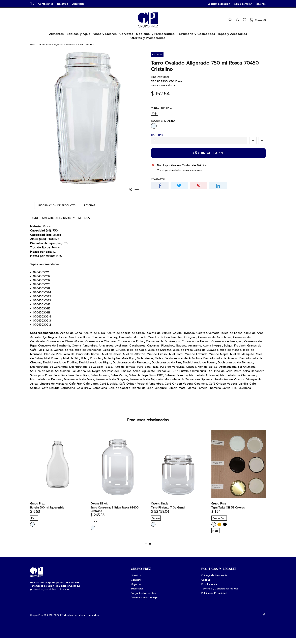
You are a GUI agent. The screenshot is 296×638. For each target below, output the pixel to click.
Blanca (213, 524)
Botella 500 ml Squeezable (47, 507)
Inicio (32, 44)
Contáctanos (45, 3)
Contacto (136, 579)
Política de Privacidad (214, 593)
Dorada (219, 524)
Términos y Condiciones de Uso (220, 588)
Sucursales (78, 3)
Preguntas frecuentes (143, 593)
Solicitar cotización (219, 3)
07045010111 (41, 272)
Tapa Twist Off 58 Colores (228, 507)
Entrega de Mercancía (214, 575)
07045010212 (41, 276)
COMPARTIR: (158, 179)
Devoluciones (209, 584)
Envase (179, 81)
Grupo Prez (148, 20)
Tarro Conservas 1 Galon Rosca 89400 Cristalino (115, 509)
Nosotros (62, 3)
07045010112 (41, 284)
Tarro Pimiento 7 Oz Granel (168, 507)
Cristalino (153, 125)
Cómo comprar (243, 3)
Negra (225, 524)
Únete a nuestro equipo (144, 597)
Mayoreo (261, 3)
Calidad (205, 579)
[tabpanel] (178, 481)
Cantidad (157, 135)
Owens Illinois (167, 85)
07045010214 (41, 280)
